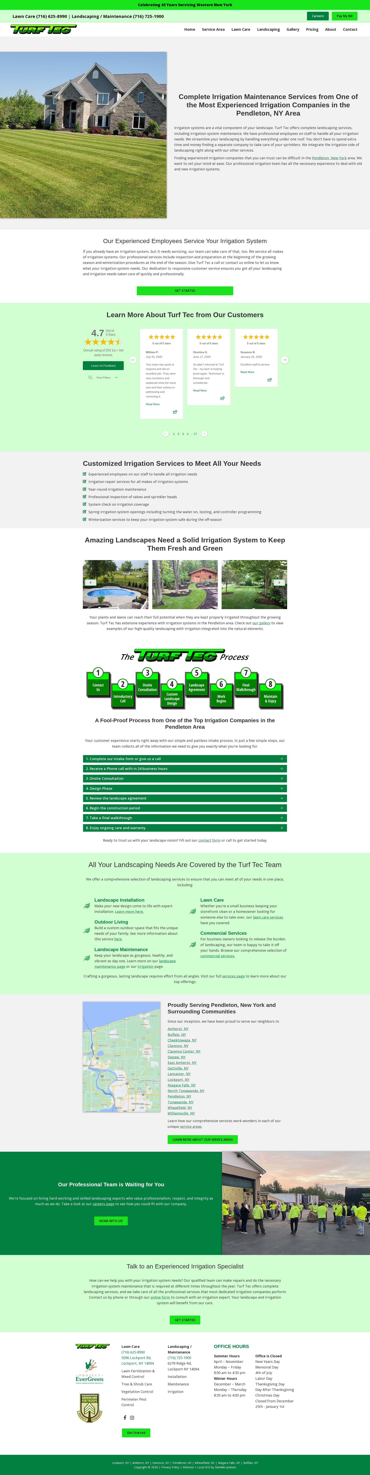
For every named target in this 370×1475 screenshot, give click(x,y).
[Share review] (175, 412)
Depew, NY (177, 1057)
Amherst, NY (178, 1028)
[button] (91, 582)
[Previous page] (165, 434)
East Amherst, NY (182, 1062)
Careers (318, 16)
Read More (153, 404)
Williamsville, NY (181, 1113)
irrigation (145, 966)
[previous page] (133, 360)
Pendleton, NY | (183, 1463)
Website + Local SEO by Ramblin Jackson (209, 1467)
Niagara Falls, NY (182, 1085)
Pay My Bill (344, 16)
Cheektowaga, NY (182, 1040)
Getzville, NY (178, 1068)
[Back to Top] (359, 1464)
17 (195, 433)
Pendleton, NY (179, 1096)
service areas (191, 1126)
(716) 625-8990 (133, 1352)
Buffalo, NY (177, 1034)
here (118, 939)
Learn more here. (129, 911)
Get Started (136, 1433)
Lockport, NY (178, 1079)
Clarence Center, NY (184, 1051)
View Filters (103, 377)
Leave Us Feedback (103, 365)
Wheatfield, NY (180, 1107)
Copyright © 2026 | (147, 1467)
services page (233, 976)
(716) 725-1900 (179, 1357)
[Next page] (204, 434)
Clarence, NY (178, 1045)
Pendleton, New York (329, 158)
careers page (103, 1204)
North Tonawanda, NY (186, 1090)
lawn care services (268, 917)
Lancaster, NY (179, 1073)
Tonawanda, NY (180, 1102)
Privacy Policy (170, 1467)
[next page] (284, 360)
